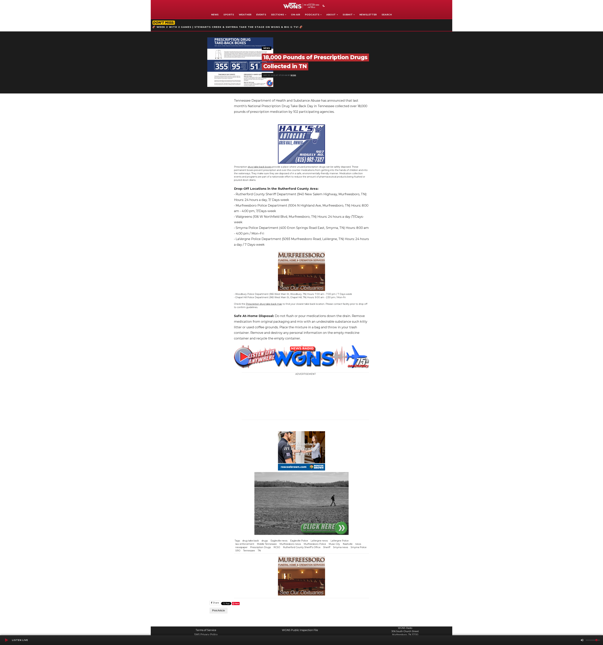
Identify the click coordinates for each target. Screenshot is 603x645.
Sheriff (326, 547)
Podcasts (312, 14)
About (331, 14)
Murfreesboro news (290, 544)
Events (261, 14)
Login (343, 629)
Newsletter (368, 14)
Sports (228, 14)
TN (259, 550)
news (358, 544)
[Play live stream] (6, 640)
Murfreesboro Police (315, 544)
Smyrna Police (359, 547)
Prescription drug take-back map (264, 304)
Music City (334, 544)
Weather (245, 14)
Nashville (348, 544)
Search (387, 14)
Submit (348, 14)
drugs (264, 540)
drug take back (250, 540)
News (215, 14)
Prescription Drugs (260, 547)
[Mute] (582, 640)
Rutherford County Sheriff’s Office (302, 547)
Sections (277, 14)
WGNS (293, 75)
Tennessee (249, 550)
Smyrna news (340, 547)
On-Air (295, 14)
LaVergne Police (340, 540)
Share (215, 602)
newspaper (241, 547)
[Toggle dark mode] (323, 6)
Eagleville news (279, 540)
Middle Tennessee (267, 544)
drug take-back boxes (260, 166)
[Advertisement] (324, 398)
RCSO (277, 547)
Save (237, 603)
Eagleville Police (299, 540)
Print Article (218, 610)
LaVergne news (319, 540)
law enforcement (244, 544)
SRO (237, 550)
